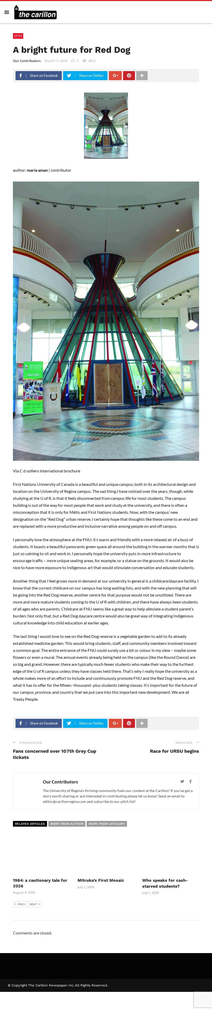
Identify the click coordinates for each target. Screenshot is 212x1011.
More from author (66, 824)
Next (33, 904)
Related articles (30, 824)
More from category (107, 824)
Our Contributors (27, 60)
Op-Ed (18, 35)
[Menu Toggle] (6, 12)
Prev (21, 904)
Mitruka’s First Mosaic (101, 880)
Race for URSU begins (174, 751)
